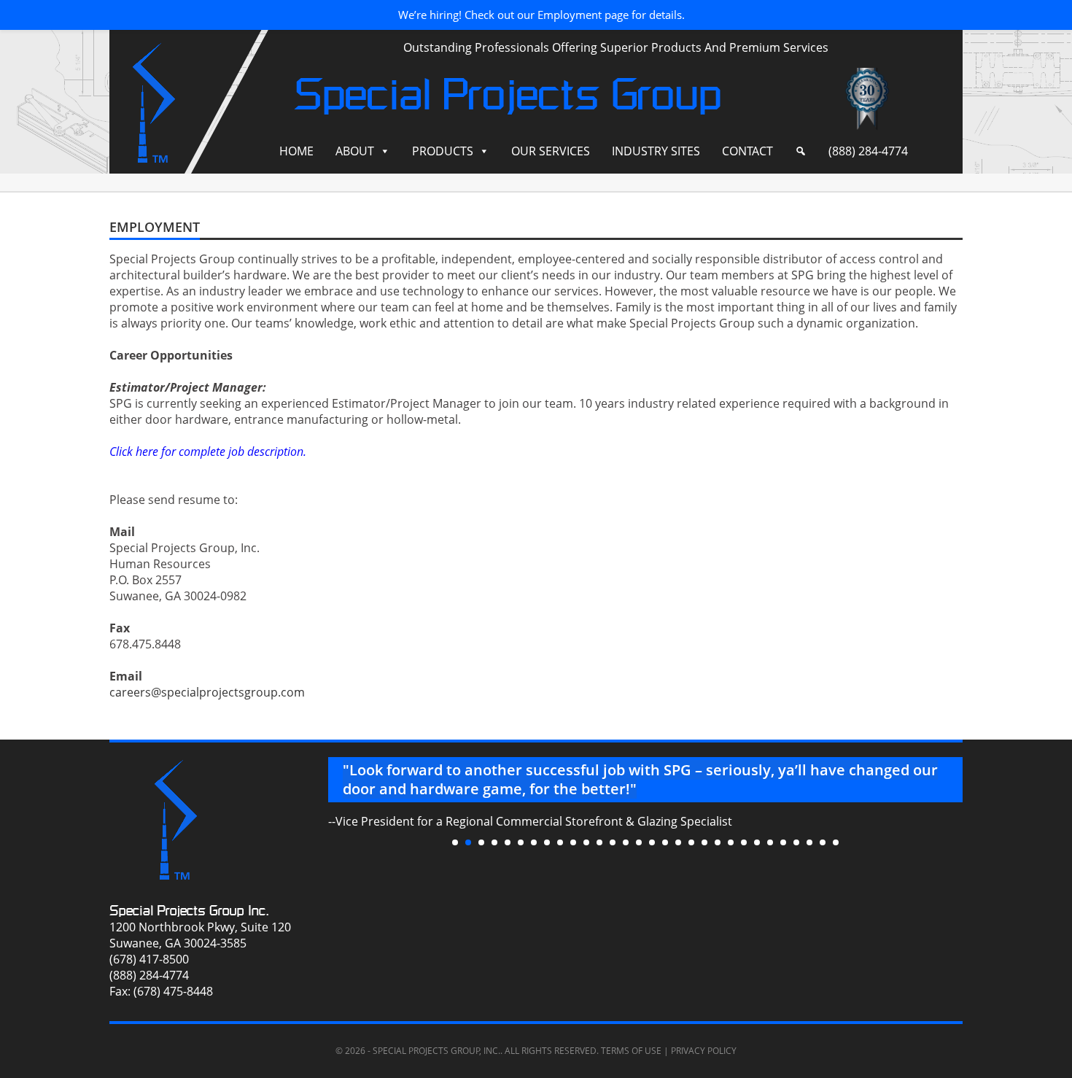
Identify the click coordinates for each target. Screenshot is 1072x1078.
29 (823, 842)
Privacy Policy (704, 1050)
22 (731, 842)
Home (296, 151)
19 (691, 842)
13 (612, 842)
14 (626, 842)
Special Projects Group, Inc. (436, 1050)
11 (586, 842)
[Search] (800, 151)
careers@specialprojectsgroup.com (207, 692)
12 (599, 842)
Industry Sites (656, 151)
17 (665, 842)
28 (809, 842)
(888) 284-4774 (868, 151)
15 (639, 842)
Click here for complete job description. (207, 451)
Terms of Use (631, 1050)
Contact (747, 151)
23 (744, 842)
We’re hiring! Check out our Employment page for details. (541, 14)
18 (678, 842)
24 (757, 842)
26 (783, 842)
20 (704, 842)
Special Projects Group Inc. (189, 910)
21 (718, 842)
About (354, 151)
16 (652, 842)
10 (573, 842)
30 (836, 842)
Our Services (550, 151)
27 (796, 842)
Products (442, 151)
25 (770, 842)
